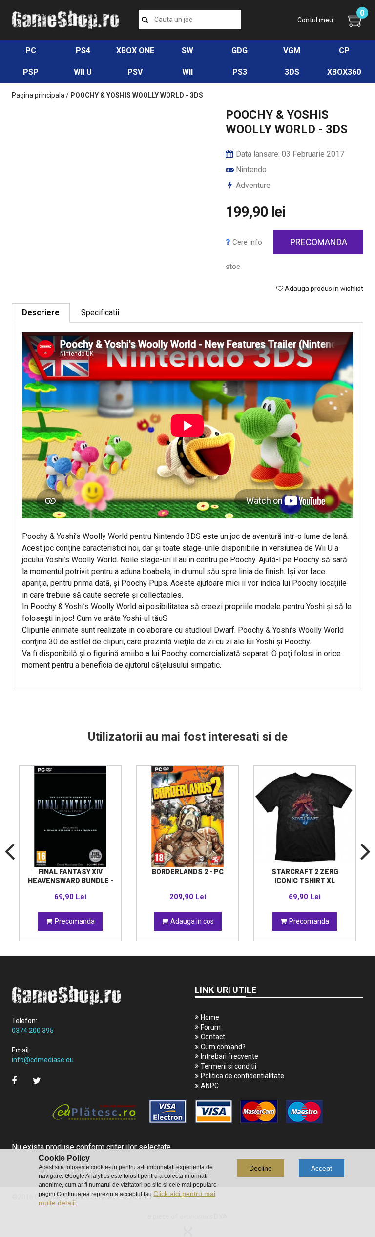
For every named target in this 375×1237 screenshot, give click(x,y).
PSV (135, 72)
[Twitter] (37, 1080)
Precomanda (318, 242)
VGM (291, 50)
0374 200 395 (33, 1030)
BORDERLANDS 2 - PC (188, 872)
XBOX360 (344, 72)
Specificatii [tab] (100, 312)
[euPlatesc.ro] (187, 1112)
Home (210, 1017)
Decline (260, 1168)
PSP (31, 72)
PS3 (239, 72)
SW (187, 50)
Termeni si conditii (228, 1066)
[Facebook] (14, 1080)
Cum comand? (223, 1047)
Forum (211, 1027)
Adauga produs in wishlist (323, 288)
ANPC (210, 1086)
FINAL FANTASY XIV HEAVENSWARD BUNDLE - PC (70, 880)
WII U (83, 72)
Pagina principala (38, 95)
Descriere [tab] (41, 312)
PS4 (83, 50)
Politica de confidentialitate (242, 1076)
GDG (239, 50)
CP (344, 50)
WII (187, 72)
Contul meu (315, 20)
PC (30, 50)
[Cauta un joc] (145, 19)
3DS (292, 72)
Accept (321, 1168)
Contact (213, 1037)
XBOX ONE (135, 50)
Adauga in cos (192, 921)
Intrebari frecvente (229, 1056)
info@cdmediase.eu (43, 1060)
